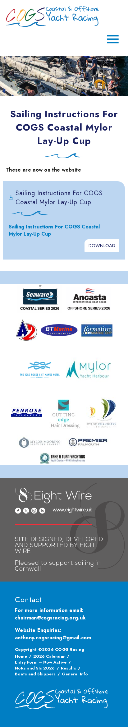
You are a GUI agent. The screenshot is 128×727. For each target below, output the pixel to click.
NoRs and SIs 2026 (35, 668)
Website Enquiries (37, 630)
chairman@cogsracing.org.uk (50, 617)
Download (102, 245)
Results (68, 668)
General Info (75, 674)
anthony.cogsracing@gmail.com (53, 637)
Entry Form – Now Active (40, 662)
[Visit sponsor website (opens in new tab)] (39, 299)
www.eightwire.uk (72, 510)
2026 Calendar (49, 656)
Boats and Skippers (35, 674)
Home (21, 656)
